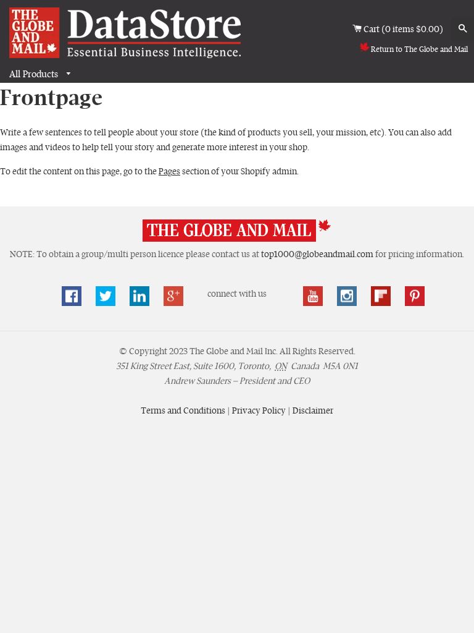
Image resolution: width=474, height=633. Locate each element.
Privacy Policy (260, 410)
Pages (169, 171)
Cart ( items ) (404, 29)
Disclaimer (313, 410)
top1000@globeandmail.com (317, 254)
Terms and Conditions (184, 410)
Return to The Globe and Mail (419, 49)
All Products (34, 74)
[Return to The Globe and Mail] (237, 239)
